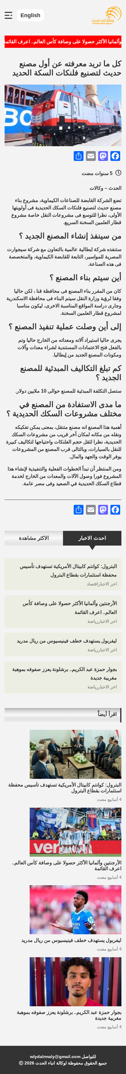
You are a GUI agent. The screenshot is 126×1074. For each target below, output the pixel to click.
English (30, 15)
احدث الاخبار (92, 538)
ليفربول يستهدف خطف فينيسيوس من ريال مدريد (67, 640)
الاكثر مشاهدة (34, 538)
